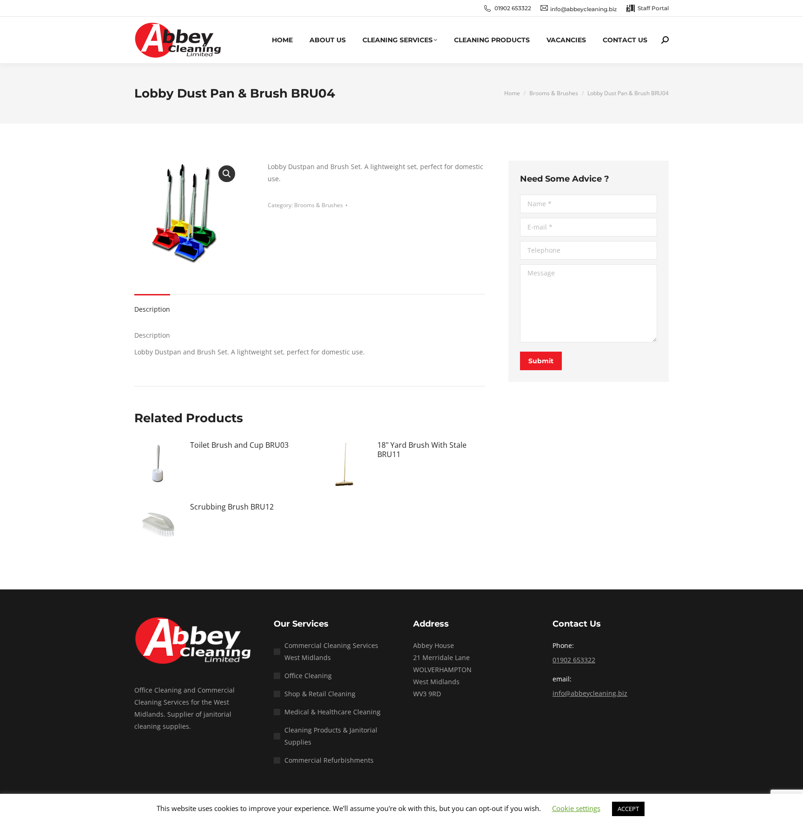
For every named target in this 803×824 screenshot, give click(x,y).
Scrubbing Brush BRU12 (232, 506)
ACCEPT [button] (628, 808)
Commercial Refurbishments (329, 760)
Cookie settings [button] (576, 808)
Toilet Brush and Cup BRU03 (239, 445)
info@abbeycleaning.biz (590, 693)
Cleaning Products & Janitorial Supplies (330, 736)
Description (152, 309)
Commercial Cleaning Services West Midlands (331, 651)
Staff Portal (653, 8)
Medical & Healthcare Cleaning (332, 711)
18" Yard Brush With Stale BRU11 (422, 449)
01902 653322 (512, 8)
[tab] (152, 304)
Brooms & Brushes (318, 205)
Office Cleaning (308, 675)
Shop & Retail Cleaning (319, 693)
